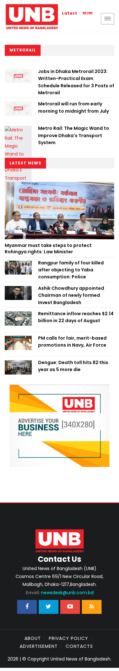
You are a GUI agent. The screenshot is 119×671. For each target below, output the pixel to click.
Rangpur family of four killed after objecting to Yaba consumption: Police (71, 270)
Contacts (79, 646)
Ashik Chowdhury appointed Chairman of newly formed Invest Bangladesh (71, 295)
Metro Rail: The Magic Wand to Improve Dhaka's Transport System (73, 135)
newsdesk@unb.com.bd (60, 592)
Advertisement (39, 646)
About (32, 638)
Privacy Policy (68, 638)
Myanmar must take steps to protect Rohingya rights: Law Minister (48, 248)
